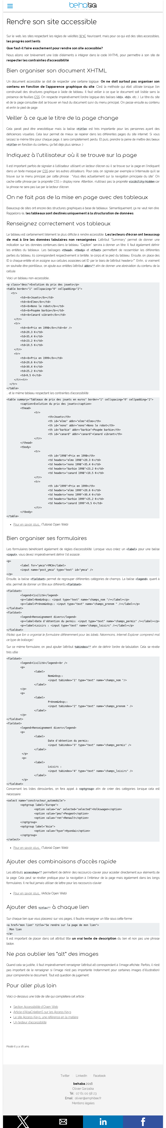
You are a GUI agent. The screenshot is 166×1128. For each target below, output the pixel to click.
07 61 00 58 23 (86, 1093)
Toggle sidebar (10, 6)
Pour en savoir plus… (26, 524)
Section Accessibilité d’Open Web (35, 1007)
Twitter (65, 1075)
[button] (23, 1121)
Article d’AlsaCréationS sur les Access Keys (42, 1012)
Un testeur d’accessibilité (29, 1022)
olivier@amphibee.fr (88, 1098)
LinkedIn (81, 1075)
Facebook (99, 1075)
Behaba (83, 6)
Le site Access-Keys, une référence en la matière (45, 1017)
